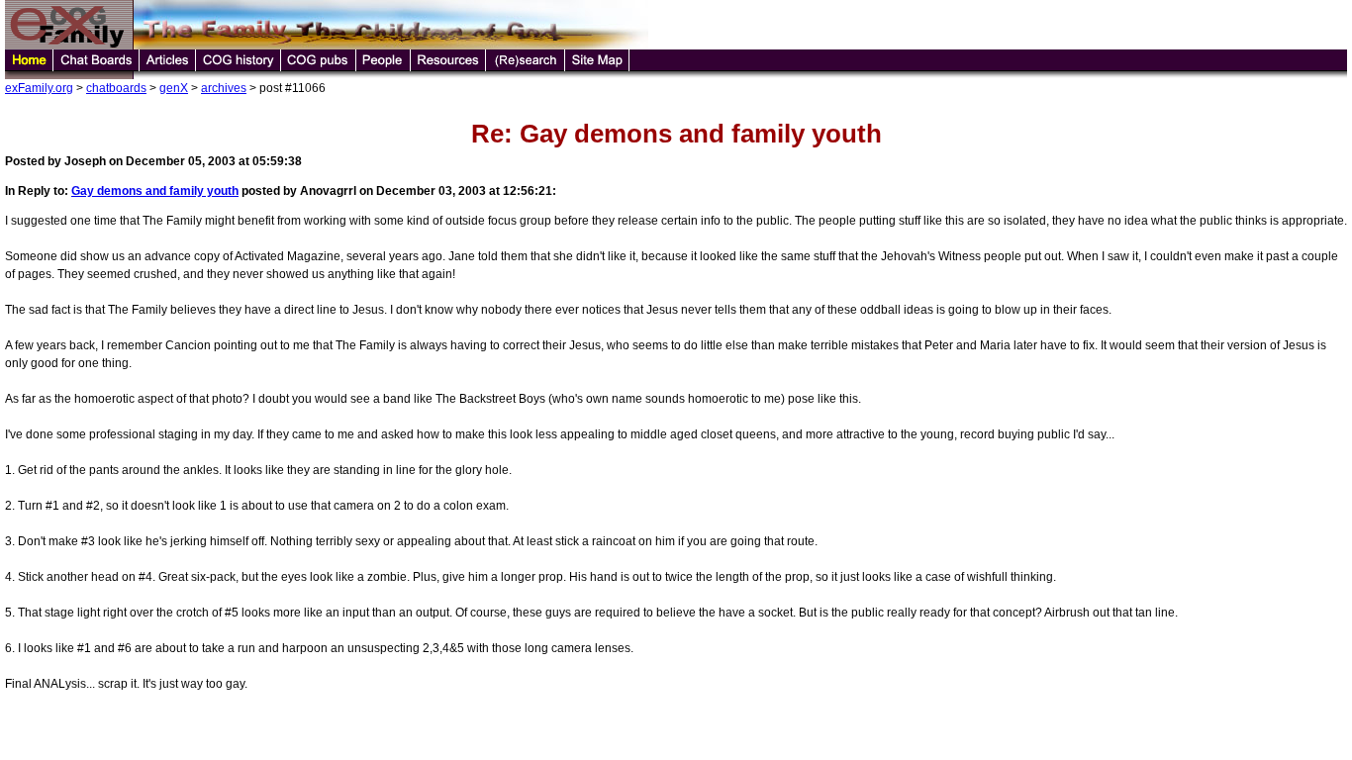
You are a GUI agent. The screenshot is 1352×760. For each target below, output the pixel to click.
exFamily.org (39, 88)
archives (223, 88)
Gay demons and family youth (155, 191)
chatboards (116, 88)
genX (173, 88)
